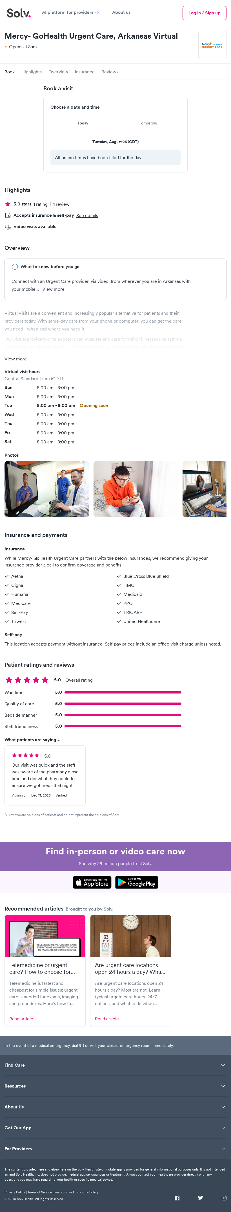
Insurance (85, 72)
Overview (58, 72)
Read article (21, 1018)
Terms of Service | (41, 1192)
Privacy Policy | (16, 1192)
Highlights (31, 72)
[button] (47, 489)
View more (53, 289)
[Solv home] (19, 13)
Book (10, 72)
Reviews (109, 72)
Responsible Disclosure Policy (76, 1192)
